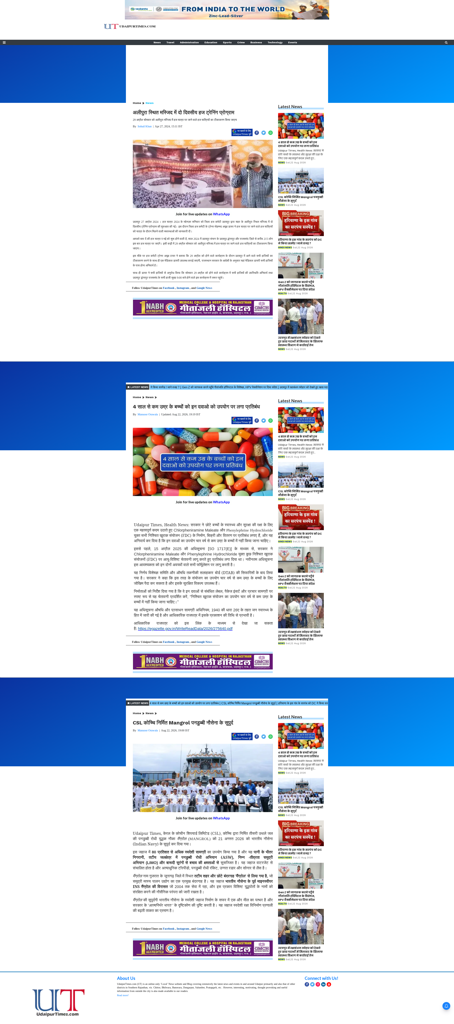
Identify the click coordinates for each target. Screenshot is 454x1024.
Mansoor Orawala (148, 414)
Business (256, 42)
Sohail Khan (145, 126)
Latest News (290, 106)
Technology (275, 42)
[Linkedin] (323, 984)
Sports (227, 42)
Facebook (169, 287)
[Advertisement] (227, 70)
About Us (126, 978)
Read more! (123, 995)
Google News (204, 287)
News (157, 42)
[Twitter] (312, 984)
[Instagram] (318, 984)
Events (292, 42)
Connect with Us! (321, 978)
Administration (189, 42)
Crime (241, 42)
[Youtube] (329, 984)
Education (210, 42)
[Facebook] (307, 984)
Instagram (183, 287)
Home (137, 103)
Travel (170, 42)
